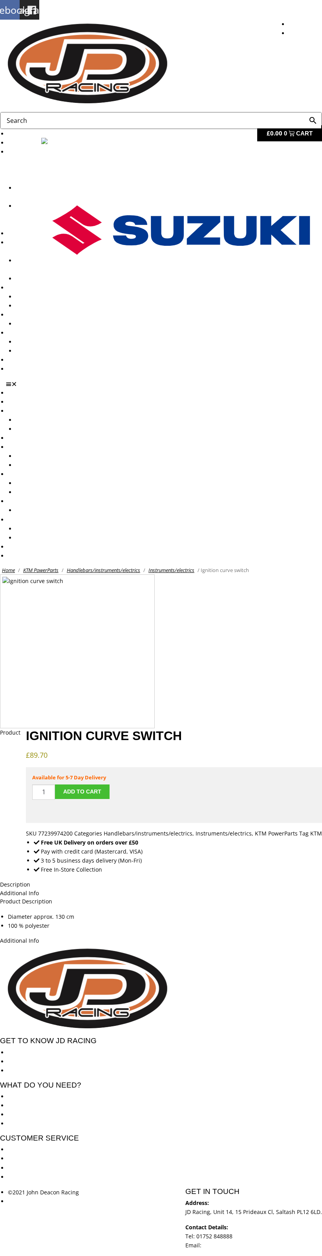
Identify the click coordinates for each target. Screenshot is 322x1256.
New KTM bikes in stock (47, 456)
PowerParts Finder (32, 314)
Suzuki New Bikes (24, 215)
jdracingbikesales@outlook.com (244, 1245)
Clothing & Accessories (38, 332)
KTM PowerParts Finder (46, 323)
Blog (13, 360)
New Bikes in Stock (32, 447)
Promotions (23, 287)
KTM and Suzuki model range (46, 411)
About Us (20, 142)
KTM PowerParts (41, 570)
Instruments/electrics (171, 570)
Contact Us (22, 369)
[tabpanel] (161, 921)
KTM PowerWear (37, 342)
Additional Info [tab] (19, 893)
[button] (164, 384)
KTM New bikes (36, 420)
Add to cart (82, 791)
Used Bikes (22, 233)
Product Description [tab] (26, 901)
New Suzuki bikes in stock (49, 278)
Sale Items (29, 351)
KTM (316, 833)
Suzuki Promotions (40, 305)
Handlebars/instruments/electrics (103, 570)
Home (8, 570)
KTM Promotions (37, 296)
